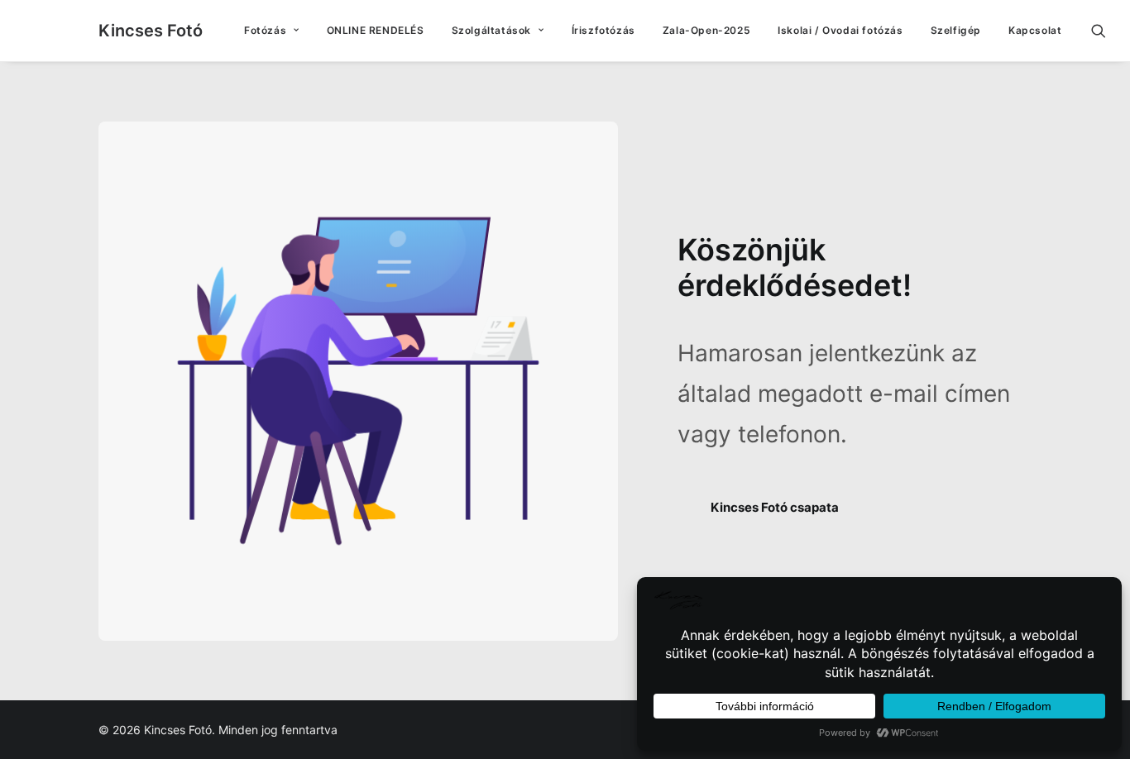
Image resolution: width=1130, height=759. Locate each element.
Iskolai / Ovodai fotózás (840, 30)
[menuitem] (271, 30)
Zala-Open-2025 (706, 30)
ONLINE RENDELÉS (375, 30)
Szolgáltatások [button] (491, 30)
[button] (1106, 30)
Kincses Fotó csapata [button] (775, 507)
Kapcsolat (1034, 30)
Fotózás (265, 30)
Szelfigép (956, 30)
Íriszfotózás (603, 30)
